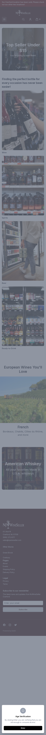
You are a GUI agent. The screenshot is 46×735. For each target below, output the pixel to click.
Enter (23, 728)
